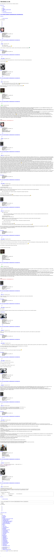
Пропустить (2, 5)
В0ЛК (2, 105)
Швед (1, 70)
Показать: (2, 501)
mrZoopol (1, 451)
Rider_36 (1, 146)
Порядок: (21, 501)
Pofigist (1, 32)
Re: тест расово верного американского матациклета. (10, 54)
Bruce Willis (3, 58)
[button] (2, 21)
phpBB (7, 550)
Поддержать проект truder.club (5, 492)
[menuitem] (6, 9)
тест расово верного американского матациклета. (11, 14)
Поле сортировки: (11, 501)
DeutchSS (1, 318)
